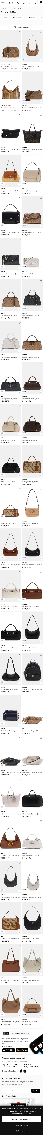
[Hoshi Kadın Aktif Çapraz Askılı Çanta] (10, 711)
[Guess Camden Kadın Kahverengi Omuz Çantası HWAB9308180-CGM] (10, 88)
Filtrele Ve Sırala (23, 27)
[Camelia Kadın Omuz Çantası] (10, 545)
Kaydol (35, 1091)
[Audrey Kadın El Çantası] (32, 461)
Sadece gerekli (21, 1131)
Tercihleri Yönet (21, 1125)
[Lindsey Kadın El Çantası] (10, 295)
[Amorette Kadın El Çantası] (10, 669)
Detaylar (28, 1113)
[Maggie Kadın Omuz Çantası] (10, 171)
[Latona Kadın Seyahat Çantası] (32, 129)
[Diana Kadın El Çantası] (10, 420)
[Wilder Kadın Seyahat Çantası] (32, 794)
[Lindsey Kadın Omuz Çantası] (32, 46)
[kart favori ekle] (20, 32)
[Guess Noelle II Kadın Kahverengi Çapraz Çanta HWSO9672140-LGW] (10, 46)
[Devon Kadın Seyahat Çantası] (10, 129)
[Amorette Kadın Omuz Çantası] (32, 628)
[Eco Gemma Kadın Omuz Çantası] (32, 918)
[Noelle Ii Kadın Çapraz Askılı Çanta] (32, 88)
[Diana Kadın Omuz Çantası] (32, 378)
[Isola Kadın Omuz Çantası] (32, 503)
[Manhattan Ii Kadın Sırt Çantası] (32, 669)
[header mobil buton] (13, 3)
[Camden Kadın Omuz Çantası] (10, 835)
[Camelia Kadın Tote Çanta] (10, 960)
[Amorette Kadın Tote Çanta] (32, 960)
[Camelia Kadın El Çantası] (10, 586)
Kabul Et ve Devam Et (21, 1119)
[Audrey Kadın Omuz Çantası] (32, 171)
